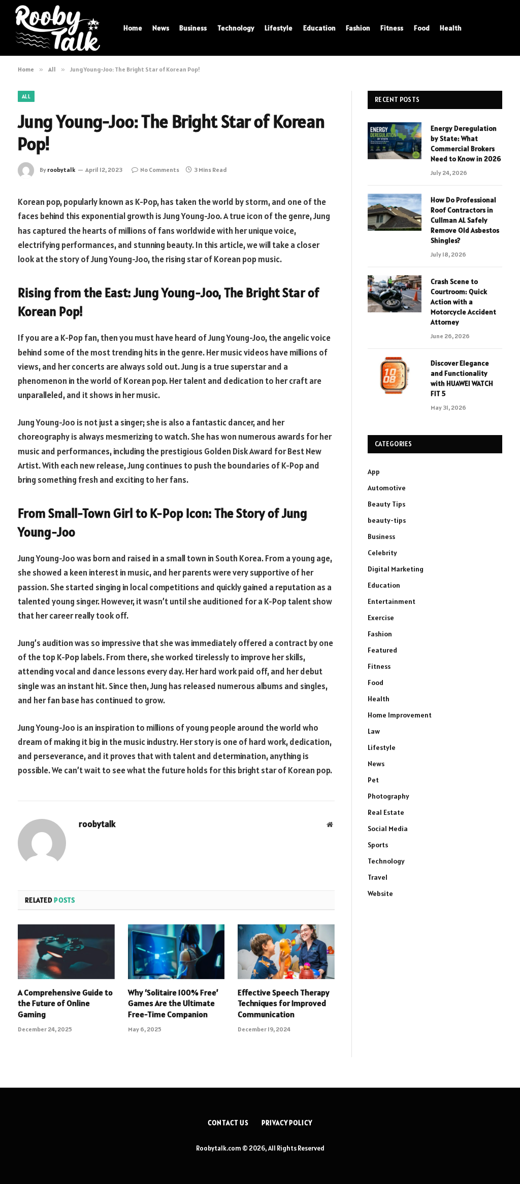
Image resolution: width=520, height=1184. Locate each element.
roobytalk (61, 169)
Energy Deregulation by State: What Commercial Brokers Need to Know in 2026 (466, 143)
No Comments (159, 169)
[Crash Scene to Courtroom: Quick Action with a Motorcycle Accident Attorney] (394, 293)
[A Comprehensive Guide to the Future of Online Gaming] (66, 951)
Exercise (381, 617)
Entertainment (391, 601)
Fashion (358, 27)
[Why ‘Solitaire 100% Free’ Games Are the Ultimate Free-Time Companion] (176, 951)
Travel (377, 877)
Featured (382, 650)
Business (193, 27)
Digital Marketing (396, 568)
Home (132, 27)
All (26, 96)
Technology (235, 27)
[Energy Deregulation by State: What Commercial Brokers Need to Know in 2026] (394, 140)
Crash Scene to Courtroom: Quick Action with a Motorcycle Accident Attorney (463, 302)
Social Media (388, 828)
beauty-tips (387, 520)
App (374, 471)
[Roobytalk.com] (57, 28)
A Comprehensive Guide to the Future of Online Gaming (65, 1003)
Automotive (387, 487)
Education (319, 27)
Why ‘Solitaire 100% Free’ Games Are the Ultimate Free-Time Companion (173, 1003)
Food (422, 27)
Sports (378, 844)
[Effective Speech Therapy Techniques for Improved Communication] (286, 951)
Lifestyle (278, 27)
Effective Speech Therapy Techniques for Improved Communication (284, 1003)
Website (380, 893)
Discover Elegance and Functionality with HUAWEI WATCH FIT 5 (462, 378)
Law (374, 731)
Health (451, 27)
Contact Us (228, 1123)
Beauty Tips (386, 504)
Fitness (391, 27)
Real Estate (386, 812)
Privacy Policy (287, 1123)
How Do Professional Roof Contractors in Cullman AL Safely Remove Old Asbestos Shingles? (465, 220)
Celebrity (382, 552)
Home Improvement (400, 715)
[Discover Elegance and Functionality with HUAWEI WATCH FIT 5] (394, 375)
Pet (373, 779)
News (160, 27)
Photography (388, 796)
